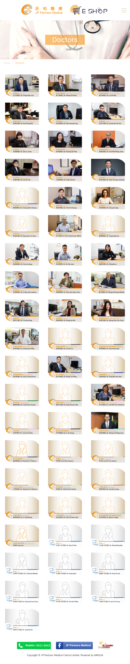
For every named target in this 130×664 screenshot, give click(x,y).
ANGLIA (98, 655)
